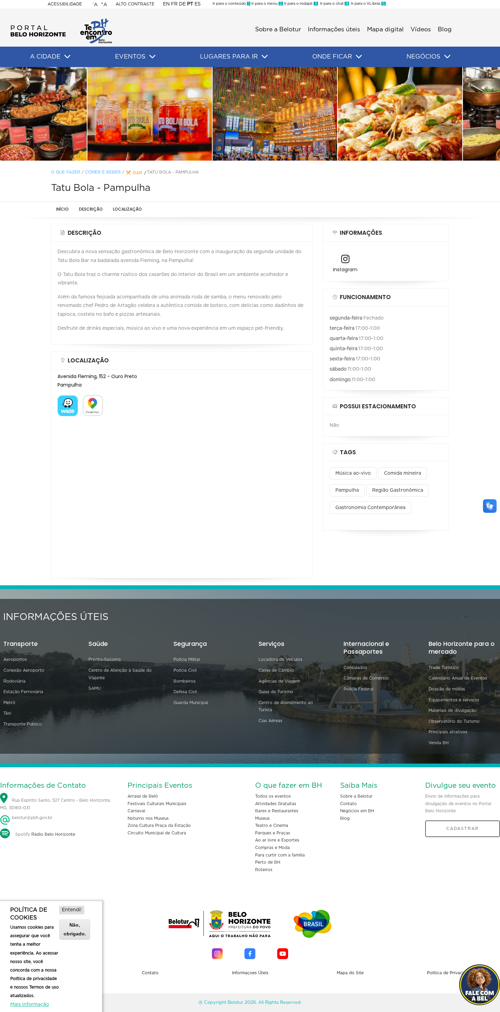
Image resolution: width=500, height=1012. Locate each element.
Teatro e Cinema (271, 825)
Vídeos (421, 30)
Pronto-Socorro (104, 659)
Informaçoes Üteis (250, 973)
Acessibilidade (65, 4)
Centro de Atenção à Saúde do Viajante (120, 674)
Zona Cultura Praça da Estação (159, 825)
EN (166, 4)
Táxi (7, 713)
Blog (445, 30)
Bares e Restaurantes (276, 811)
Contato (348, 804)
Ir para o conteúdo (231, 3)
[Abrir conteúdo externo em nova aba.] (67, 399)
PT (190, 4)
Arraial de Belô (143, 796)
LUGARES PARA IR (229, 57)
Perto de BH (267, 862)
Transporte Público (22, 724)
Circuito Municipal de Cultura (157, 833)
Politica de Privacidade (450, 973)
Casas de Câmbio (276, 670)
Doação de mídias (447, 689)
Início (62, 209)
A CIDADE (45, 57)
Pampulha (347, 490)
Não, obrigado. (75, 929)
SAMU (94, 688)
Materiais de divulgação (453, 710)
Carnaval (136, 811)
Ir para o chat (333, 3)
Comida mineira (402, 473)
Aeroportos (15, 659)
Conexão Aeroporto (23, 670)
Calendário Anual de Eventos (458, 678)
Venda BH (439, 743)
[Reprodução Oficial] (124, 113)
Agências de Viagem (279, 681)
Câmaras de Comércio (366, 678)
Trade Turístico (444, 668)
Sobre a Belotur (278, 30)
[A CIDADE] (67, 57)
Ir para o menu (266, 3)
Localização (127, 209)
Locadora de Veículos (280, 659)
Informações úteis (334, 30)
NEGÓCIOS (423, 57)
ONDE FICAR (332, 57)
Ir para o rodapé (300, 3)
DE (182, 4)
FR (174, 4)
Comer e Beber (103, 172)
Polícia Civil (185, 670)
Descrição (91, 209)
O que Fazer (65, 172)
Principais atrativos (448, 732)
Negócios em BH (357, 811)
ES (198, 4)
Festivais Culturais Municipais (157, 804)
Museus (262, 818)
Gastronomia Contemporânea (370, 507)
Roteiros (263, 870)
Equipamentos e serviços (454, 700)
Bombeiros (184, 681)
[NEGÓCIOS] (447, 57)
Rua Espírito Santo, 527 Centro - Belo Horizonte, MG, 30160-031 (55, 804)
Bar (137, 173)
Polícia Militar (186, 659)
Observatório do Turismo (454, 721)
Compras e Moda (272, 848)
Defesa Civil (185, 692)
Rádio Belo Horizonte (53, 834)
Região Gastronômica (397, 490)
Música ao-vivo (353, 473)
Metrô (9, 703)
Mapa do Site (350, 973)
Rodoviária (14, 681)
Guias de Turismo (276, 692)
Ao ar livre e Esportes (277, 840)
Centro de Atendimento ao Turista (286, 706)
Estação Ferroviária (23, 692)
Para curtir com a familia (280, 855)
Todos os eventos (273, 796)
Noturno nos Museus (148, 818)
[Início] (61, 20)
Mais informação (29, 1004)
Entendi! (72, 910)
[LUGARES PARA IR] (264, 57)
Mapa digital (385, 30)
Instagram (345, 269)
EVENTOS (130, 57)
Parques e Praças (272, 833)
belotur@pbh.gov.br (31, 818)
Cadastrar (462, 829)
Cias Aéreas (270, 721)
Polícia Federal (358, 689)
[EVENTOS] (152, 57)
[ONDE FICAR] (358, 57)
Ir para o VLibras (367, 3)
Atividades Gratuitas (275, 804)
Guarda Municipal (190, 703)
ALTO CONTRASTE (135, 4)
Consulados (355, 668)
